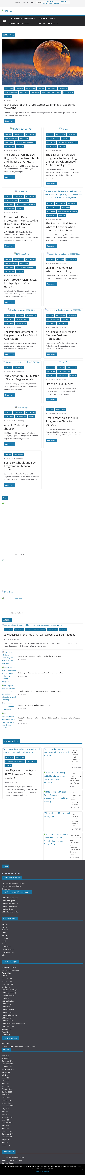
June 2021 (5, 1114)
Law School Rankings (9, 990)
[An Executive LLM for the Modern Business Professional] (63, 310)
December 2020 (7, 1117)
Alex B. (17, 100)
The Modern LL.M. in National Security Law (34, 705)
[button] (30, 23)
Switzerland (6, 947)
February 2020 (7, 1123)
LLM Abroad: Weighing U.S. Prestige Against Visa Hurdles (20, 283)
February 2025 (7, 1089)
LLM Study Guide (68, 92)
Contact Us (53, 24)
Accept (38, 1172)
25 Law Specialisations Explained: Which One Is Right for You (55, 3)
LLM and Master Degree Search (22, 18)
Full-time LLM (19, 88)
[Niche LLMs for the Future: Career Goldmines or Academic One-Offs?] (42, 62)
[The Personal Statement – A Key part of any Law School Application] (21, 310)
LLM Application (9, 315)
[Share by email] (19, 874)
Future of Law (30, 88)
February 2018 (7, 1131)
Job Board (5, 1044)
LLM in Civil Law (8, 909)
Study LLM (8, 96)
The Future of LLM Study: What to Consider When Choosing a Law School (61, 227)
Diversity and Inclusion (10, 970)
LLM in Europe (63, 88)
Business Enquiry (8, 1163)
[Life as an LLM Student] (63, 362)
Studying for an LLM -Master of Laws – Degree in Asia (21, 377)
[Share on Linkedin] (16, 874)
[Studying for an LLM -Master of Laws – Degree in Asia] (21, 362)
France (4, 935)
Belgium (5, 930)
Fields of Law (9, 88)
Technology (6, 1035)
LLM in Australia (51, 88)
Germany (5, 938)
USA (3, 955)
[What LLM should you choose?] (21, 407)
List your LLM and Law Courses (13, 883)
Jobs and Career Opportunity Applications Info (19, 1046)
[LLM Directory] (4, 21)
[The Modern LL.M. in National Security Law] (9, 706)
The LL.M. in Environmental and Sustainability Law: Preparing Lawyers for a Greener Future (49, 719)
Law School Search (47, 18)
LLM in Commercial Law (10, 912)
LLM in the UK (24, 92)
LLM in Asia (41, 88)
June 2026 (5, 1055)
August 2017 (6, 1140)
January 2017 (6, 1145)
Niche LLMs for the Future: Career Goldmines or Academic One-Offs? (39, 106)
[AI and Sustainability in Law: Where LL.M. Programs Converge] (9, 692)
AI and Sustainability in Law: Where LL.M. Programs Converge (40, 691)
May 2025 (5, 1081)
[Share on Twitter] (6, 874)
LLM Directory (61, 263)
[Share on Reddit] (9, 874)
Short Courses (7, 1029)
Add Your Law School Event (12, 1160)
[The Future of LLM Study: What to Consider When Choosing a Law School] (63, 194)
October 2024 (7, 1092)
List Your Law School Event (11, 886)
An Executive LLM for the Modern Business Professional (61, 335)
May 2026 (5, 1058)
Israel (4, 941)
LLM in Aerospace (8, 901)
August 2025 (6, 1072)
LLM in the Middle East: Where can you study (60, 269)
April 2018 (5, 1128)
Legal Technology (8, 995)
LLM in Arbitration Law (10, 903)
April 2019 (5, 1125)
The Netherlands (8, 949)
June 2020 (5, 1120)
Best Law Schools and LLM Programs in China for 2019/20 (62, 421)
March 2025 (6, 1086)
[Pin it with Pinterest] (12, 874)
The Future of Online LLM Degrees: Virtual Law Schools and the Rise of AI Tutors (21, 158)
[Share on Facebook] (3, 874)
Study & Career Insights (19, 24)
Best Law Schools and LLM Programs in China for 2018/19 (20, 466)
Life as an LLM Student (59, 384)
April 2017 (5, 1142)
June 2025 (5, 1078)
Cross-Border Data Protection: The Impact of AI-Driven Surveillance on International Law (21, 222)
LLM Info (38, 24)
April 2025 (5, 1083)
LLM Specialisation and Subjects (51, 92)
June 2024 (5, 1095)
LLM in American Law (9, 898)
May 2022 (5, 1109)
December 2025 (7, 1061)
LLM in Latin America (11, 92)
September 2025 (8, 1069)
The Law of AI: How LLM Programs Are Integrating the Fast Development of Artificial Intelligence (61, 160)
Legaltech (5, 998)
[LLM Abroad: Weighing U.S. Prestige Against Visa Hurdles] (21, 254)
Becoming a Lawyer (9, 967)
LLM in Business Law (9, 906)
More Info (45, 1172)
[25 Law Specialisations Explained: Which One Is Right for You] (9, 674)
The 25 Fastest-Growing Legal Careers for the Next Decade (39, 656)
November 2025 (8, 1064)
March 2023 (6, 1097)
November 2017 (8, 1137)
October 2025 (7, 1067)
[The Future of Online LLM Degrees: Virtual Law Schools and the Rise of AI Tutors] (21, 129)
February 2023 (7, 1100)
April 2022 (5, 1111)
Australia (5, 924)
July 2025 (5, 1075)
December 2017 (7, 1134)
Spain (4, 944)
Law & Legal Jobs (8, 984)
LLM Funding (6, 1004)
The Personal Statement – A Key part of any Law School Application (20, 335)
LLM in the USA (35, 92)
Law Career (6, 987)
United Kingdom (8, 952)
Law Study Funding (9, 993)
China (4, 933)
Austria (4, 927)
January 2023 (6, 1103)
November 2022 (8, 1106)
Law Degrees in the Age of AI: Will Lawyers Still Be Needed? (39, 634)
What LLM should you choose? (17, 426)
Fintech (4, 976)
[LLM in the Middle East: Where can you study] (63, 254)
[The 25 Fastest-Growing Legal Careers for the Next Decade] (9, 658)
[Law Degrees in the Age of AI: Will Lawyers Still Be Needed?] (42, 625)
